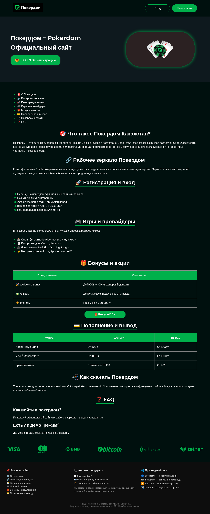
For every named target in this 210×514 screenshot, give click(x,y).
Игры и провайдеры (33, 106)
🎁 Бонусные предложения (21, 489)
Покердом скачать (32, 118)
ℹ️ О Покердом (15, 476)
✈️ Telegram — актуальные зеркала (160, 487)
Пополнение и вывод (34, 114)
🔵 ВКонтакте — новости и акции (159, 475)
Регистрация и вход (33, 102)
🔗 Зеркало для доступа (20, 479)
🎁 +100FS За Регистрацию (35, 60)
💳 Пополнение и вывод (20, 493)
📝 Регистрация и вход (19, 483)
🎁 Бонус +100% (105, 314)
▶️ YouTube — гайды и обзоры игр (159, 483)
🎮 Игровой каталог (17, 486)
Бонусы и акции (30, 110)
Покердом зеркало (32, 98)
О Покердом (28, 94)
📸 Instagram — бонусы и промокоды (161, 479)
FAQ (24, 122)
